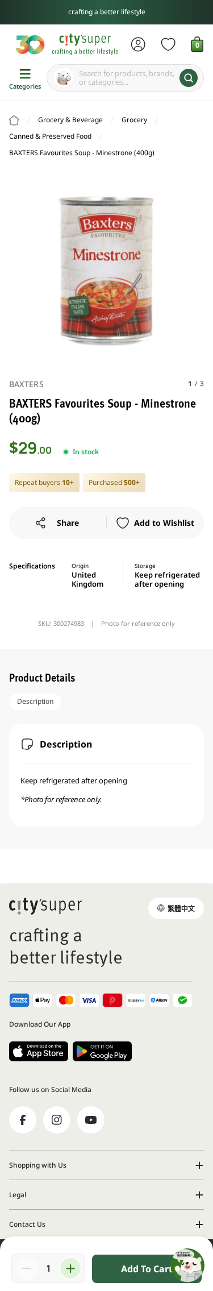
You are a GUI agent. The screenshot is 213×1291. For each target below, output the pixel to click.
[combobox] (125, 78)
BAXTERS (26, 384)
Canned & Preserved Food (50, 136)
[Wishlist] (168, 44)
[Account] (138, 44)
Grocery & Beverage (70, 119)
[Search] (188, 78)
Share (68, 522)
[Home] (14, 120)
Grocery (134, 119)
